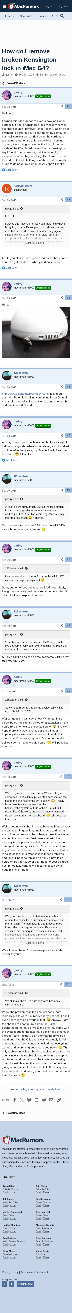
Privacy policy (10, 1272)
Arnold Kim (9, 1186)
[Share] (62, 106)
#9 (68, 690)
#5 (68, 435)
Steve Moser (9, 1251)
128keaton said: (14, 568)
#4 (68, 386)
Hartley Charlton (11, 1225)
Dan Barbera (9, 1238)
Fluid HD (12, 1279)
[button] (4, 6)
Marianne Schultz (45, 1225)
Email (5, 1192)
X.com (13, 1192)
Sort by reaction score (52, 74)
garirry (9, 74)
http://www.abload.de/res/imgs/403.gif (25, 393)
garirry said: (12, 208)
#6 (68, 490)
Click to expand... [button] (36, 242)
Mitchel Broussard (12, 1212)
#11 (68, 899)
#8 (68, 625)
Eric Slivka (41, 1186)
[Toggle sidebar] (67, 16)
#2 (68, 199)
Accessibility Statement (34, 1272)
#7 (68, 559)
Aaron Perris (42, 1251)
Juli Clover (8, 1199)
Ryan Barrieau (43, 1238)
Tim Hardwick (43, 1212)
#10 (68, 776)
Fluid (4, 1279)
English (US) (25, 1283)
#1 (68, 106)
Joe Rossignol (43, 1199)
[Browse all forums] (57, 16)
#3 (68, 297)
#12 (68, 984)
